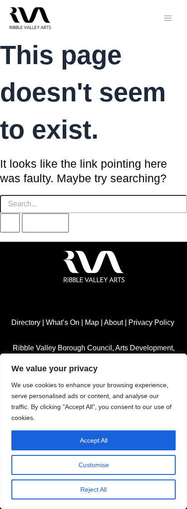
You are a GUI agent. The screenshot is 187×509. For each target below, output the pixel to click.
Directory (25, 322)
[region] (93, 431)
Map (92, 322)
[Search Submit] (10, 222)
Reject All (93, 489)
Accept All (94, 440)
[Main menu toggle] (167, 18)
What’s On (62, 322)
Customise (94, 465)
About (113, 322)
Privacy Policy (151, 322)
